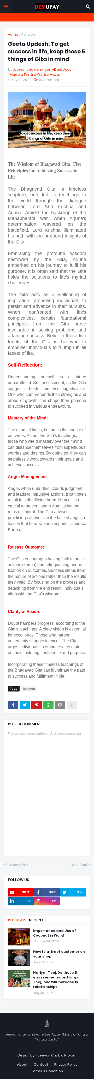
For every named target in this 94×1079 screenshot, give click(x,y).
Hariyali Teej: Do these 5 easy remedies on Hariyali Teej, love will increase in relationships (57, 979)
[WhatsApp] (48, 705)
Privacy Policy (65, 1064)
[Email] (60, 705)
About (22, 1064)
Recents (37, 920)
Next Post (79, 864)
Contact (41, 1064)
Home (13, 34)
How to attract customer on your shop (59, 954)
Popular (16, 920)
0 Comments (50, 79)
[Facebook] (13, 705)
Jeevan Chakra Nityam (57, 1055)
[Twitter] (25, 705)
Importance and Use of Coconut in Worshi (54, 933)
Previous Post (18, 864)
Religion (28, 34)
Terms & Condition (47, 1071)
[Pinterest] (36, 705)
